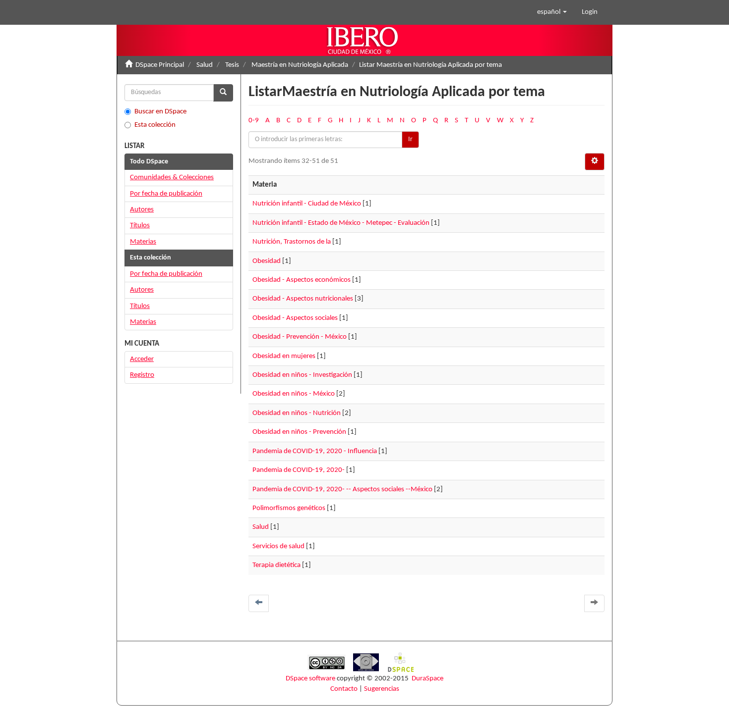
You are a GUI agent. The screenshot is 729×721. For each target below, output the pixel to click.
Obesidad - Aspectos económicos (301, 280)
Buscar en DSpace (160, 111)
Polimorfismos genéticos (288, 508)
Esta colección (155, 125)
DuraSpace (427, 678)
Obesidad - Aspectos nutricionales (302, 299)
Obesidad (266, 261)
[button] (552, 12)
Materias (143, 242)
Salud (204, 65)
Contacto (344, 689)
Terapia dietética (276, 565)
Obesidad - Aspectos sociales (295, 318)
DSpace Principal (159, 65)
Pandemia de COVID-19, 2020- (298, 470)
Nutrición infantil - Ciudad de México (306, 203)
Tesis (232, 65)
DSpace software (310, 678)
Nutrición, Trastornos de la (291, 242)
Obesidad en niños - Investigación (302, 375)
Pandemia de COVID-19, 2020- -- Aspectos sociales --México (342, 489)
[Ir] (223, 93)
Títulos (140, 225)
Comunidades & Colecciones (172, 177)
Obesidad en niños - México (293, 394)
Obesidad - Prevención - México (299, 337)
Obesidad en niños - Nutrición (296, 413)
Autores (142, 209)
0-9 (253, 120)
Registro (142, 375)
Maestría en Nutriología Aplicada (299, 65)
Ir (410, 139)
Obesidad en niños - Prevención (299, 432)
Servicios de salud (278, 546)
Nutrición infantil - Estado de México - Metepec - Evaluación (340, 223)
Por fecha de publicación (166, 194)
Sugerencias (381, 689)
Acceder (142, 359)
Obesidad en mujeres (283, 356)
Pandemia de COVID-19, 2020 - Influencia (314, 451)
